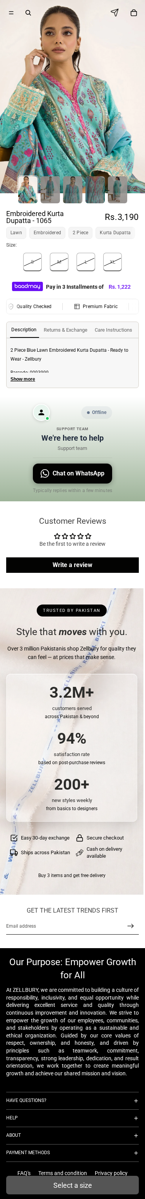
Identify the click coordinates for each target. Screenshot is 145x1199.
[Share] (116, 12)
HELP (12, 1118)
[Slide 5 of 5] (117, 189)
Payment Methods (28, 1152)
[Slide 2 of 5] (50, 189)
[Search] (28, 12)
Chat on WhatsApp (79, 473)
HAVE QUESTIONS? (26, 1100)
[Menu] (11, 13)
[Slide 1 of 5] (28, 189)
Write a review (72, 565)
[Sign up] (131, 926)
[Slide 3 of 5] (72, 189)
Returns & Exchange (65, 330)
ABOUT (13, 1135)
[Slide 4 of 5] (95, 189)
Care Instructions (113, 330)
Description (23, 329)
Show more (22, 379)
